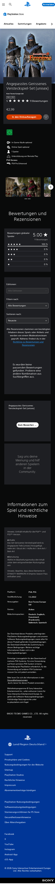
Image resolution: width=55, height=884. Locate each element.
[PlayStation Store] (14, 14)
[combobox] (27, 290)
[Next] (50, 187)
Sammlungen (25, 23)
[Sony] (48, 882)
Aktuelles (8, 23)
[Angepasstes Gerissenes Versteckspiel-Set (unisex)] (23, 187)
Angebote (41, 23)
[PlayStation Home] (27, 4)
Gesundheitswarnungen (17, 680)
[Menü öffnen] (3, 4)
